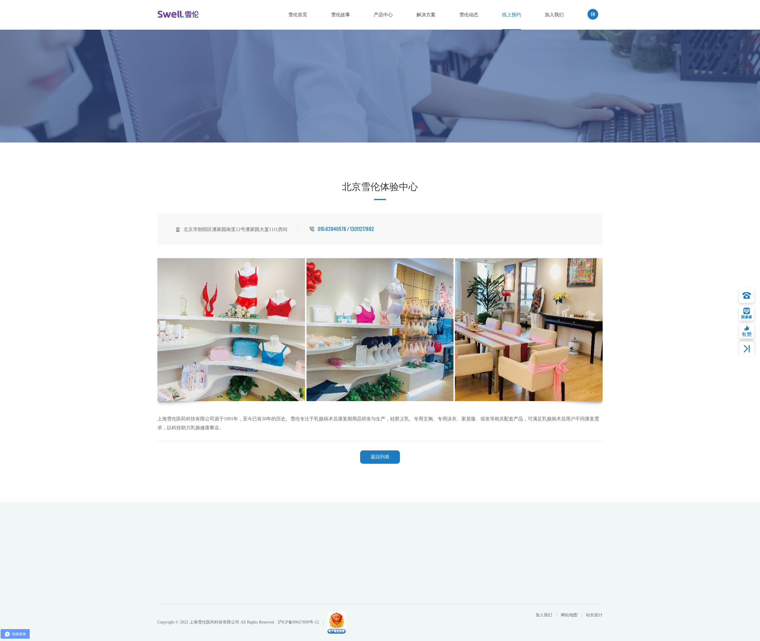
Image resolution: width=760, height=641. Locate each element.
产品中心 (383, 14)
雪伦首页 (297, 14)
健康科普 (542, 583)
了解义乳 (437, 564)
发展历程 (389, 583)
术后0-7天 (437, 573)
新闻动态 (542, 592)
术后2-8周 (437, 583)
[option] (380, 329)
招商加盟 (590, 564)
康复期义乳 (439, 592)
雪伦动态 (468, 14)
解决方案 (426, 14)
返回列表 (380, 456)
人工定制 (495, 573)
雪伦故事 (340, 14)
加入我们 (554, 14)
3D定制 (493, 564)
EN (593, 14)
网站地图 (570, 615)
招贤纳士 (590, 573)
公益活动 (542, 564)
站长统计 (594, 615)
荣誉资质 (389, 573)
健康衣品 (437, 602)
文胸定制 (495, 583)
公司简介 (389, 564)
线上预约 (511, 14)
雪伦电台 (542, 573)
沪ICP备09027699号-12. (299, 622)
